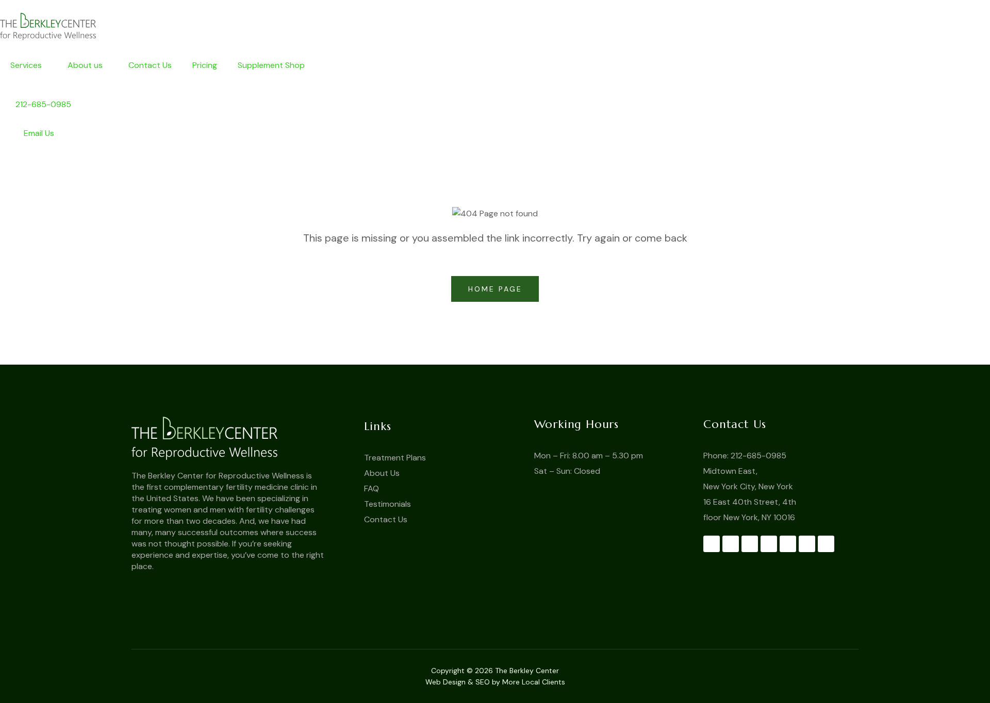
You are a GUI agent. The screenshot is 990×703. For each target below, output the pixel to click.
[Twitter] (730, 544)
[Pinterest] (769, 544)
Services (26, 65)
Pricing (204, 65)
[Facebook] (711, 544)
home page (497, 289)
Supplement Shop (271, 65)
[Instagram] (788, 544)
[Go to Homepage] (238, 438)
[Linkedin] (807, 544)
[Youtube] (749, 544)
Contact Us (150, 65)
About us (85, 65)
